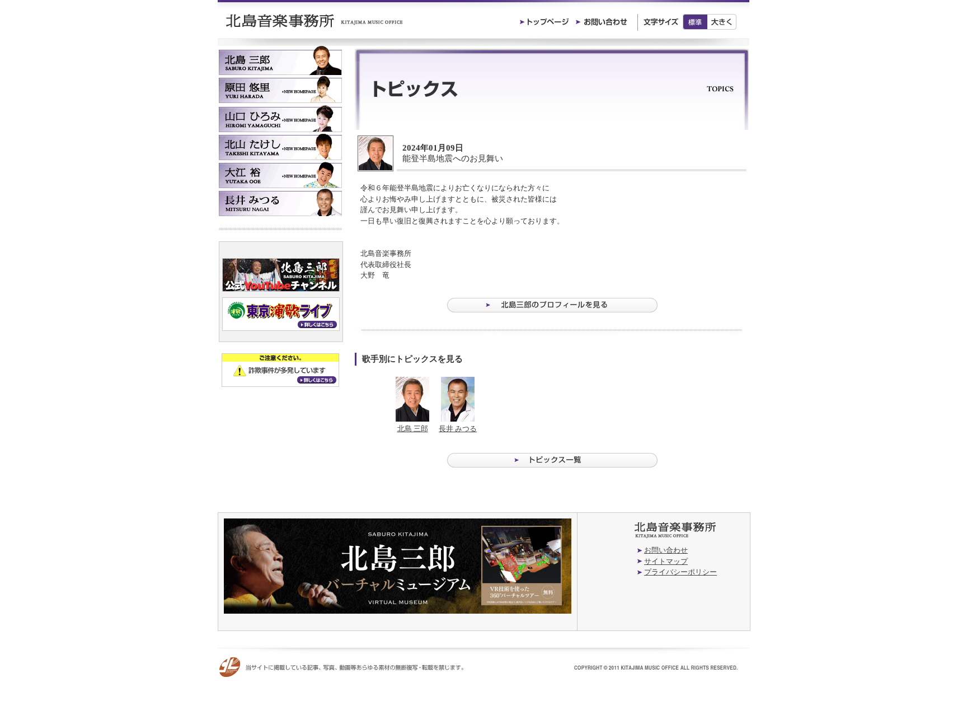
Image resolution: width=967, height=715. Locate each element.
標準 (695, 22)
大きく (722, 22)
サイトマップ (666, 561)
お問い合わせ (666, 550)
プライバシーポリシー (680, 572)
